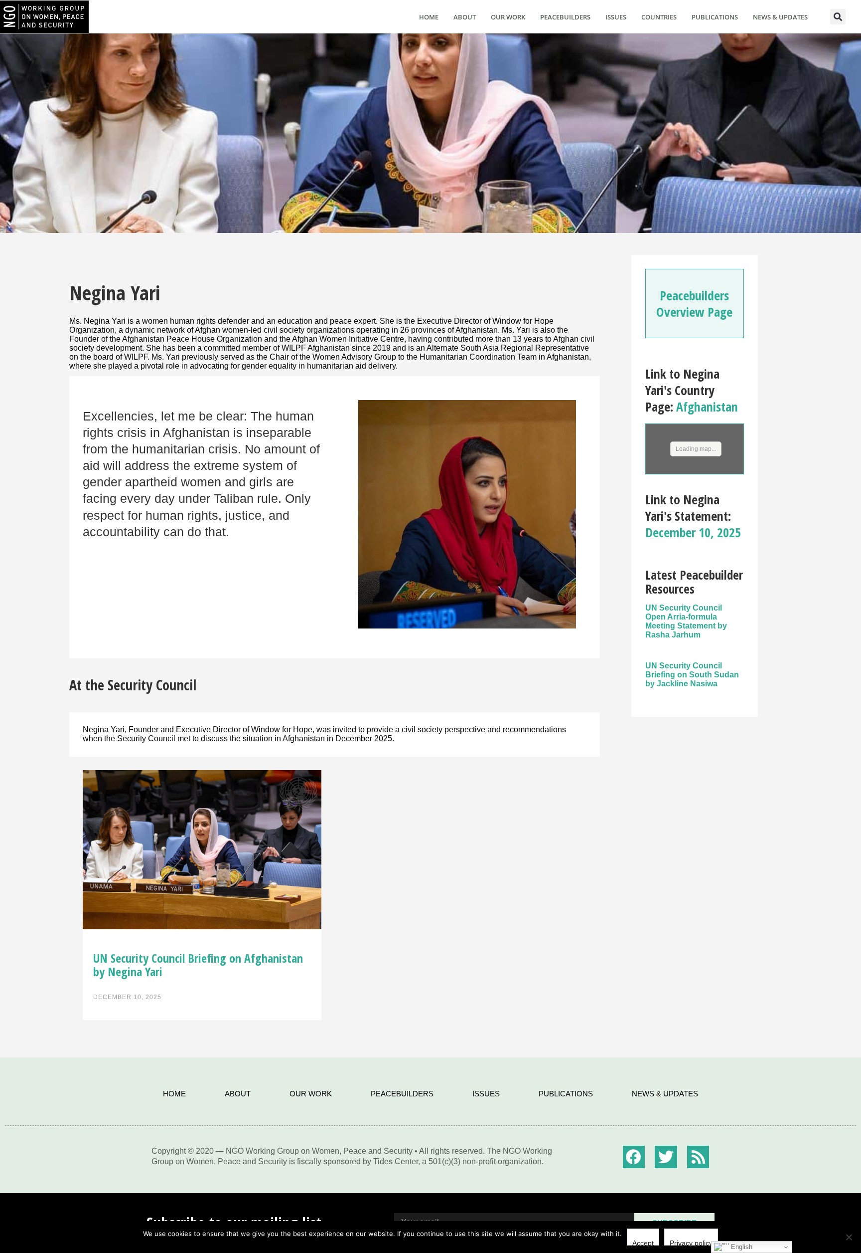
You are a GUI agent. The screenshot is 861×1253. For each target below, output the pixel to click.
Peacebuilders (565, 16)
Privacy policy (691, 1242)
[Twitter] (666, 1157)
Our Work (508, 16)
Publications (715, 16)
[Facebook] (634, 1157)
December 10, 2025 (693, 532)
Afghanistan (707, 407)
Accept (643, 1242)
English (740, 1247)
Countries (659, 16)
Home (428, 16)
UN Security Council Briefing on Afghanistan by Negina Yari (198, 965)
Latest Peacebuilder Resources (694, 581)
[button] (838, 16)
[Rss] (698, 1157)
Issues (615, 16)
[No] (849, 1237)
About (464, 16)
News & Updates (780, 16)
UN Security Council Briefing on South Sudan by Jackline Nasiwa (692, 674)
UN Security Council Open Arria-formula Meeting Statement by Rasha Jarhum (686, 621)
